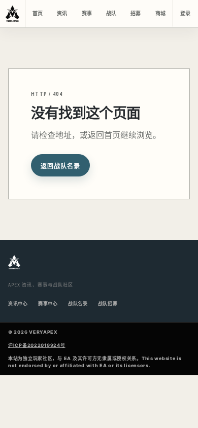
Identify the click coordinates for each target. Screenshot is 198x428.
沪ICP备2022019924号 (36, 345)
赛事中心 (48, 303)
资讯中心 (18, 303)
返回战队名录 (60, 166)
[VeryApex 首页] (12, 13)
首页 (37, 13)
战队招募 (108, 303)
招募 (135, 13)
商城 (160, 13)
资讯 (62, 13)
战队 (111, 13)
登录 (185, 13)
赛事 (87, 13)
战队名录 (78, 303)
